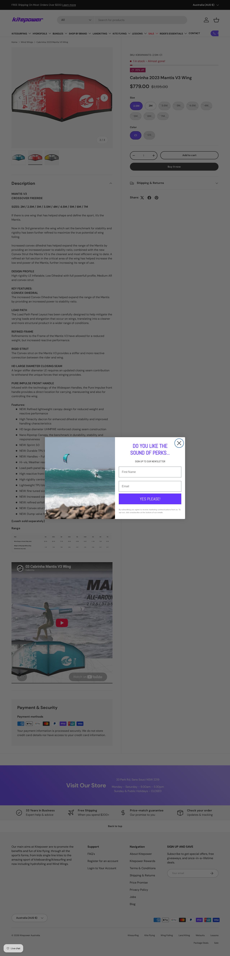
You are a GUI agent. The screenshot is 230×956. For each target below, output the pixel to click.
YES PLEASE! (150, 499)
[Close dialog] (179, 443)
